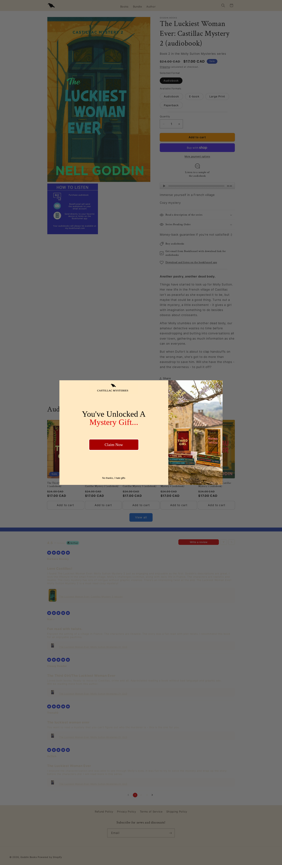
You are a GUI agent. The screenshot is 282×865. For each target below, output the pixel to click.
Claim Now (114, 445)
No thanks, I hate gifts (113, 478)
